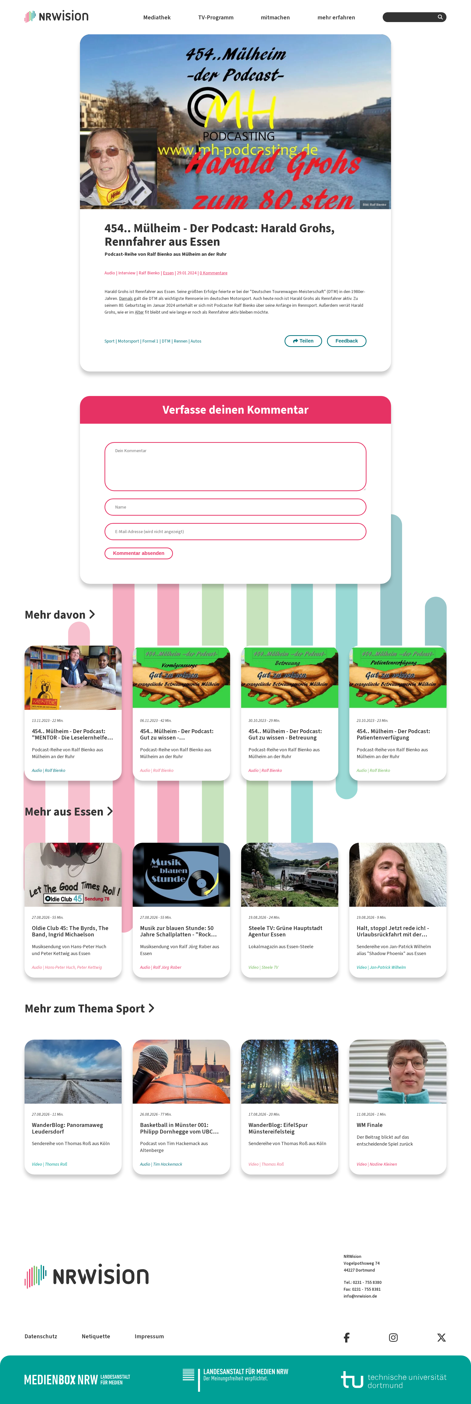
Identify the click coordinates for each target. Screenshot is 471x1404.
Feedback (347, 341)
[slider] (235, 121)
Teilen (306, 341)
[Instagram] (393, 1337)
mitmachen (275, 17)
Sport (110, 341)
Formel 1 (150, 341)
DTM (166, 341)
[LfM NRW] (235, 1380)
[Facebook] (347, 1337)
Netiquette (96, 1336)
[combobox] (414, 17)
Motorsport (129, 341)
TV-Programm (216, 17)
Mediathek (157, 17)
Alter (139, 312)
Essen (168, 273)
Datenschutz (41, 1336)
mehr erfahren (336, 17)
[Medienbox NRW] (77, 1379)
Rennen (181, 341)
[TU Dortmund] (393, 1379)
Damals (126, 298)
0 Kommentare (213, 273)
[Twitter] (441, 1337)
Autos (196, 341)
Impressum (149, 1336)
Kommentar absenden (138, 553)
